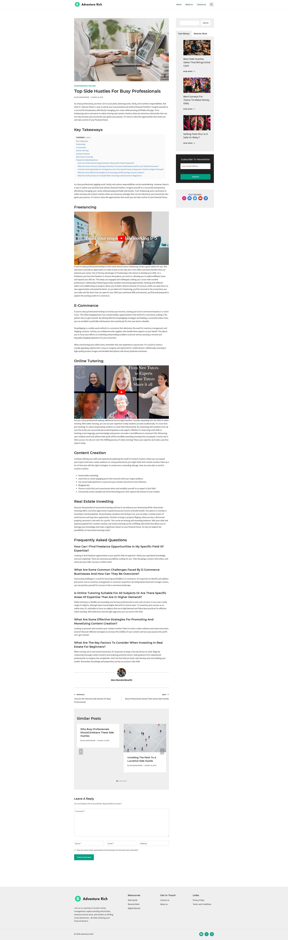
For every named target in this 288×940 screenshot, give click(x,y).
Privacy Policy (198, 900)
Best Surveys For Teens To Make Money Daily (196, 100)
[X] (207, 934)
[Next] (162, 752)
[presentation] (196, 47)
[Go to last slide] (81, 752)
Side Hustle (132, 900)
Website (143, 843)
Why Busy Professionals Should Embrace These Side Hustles (97, 732)
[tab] (117, 781)
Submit (195, 177)
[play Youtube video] (121, 238)
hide (88, 137)
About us (189, 4)
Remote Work (134, 904)
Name (78, 843)
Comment (80, 811)
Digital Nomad (134, 908)
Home (178, 4)
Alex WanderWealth (82, 97)
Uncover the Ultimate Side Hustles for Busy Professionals (92, 698)
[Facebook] (201, 934)
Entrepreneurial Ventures (85, 86)
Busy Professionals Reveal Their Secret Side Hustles (147, 697)
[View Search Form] (211, 4)
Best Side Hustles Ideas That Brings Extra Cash (196, 62)
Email (111, 843)
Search (205, 23)
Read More (189, 71)
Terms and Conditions (202, 904)
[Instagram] (212, 934)
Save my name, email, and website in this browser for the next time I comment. (107, 850)
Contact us (201, 4)
